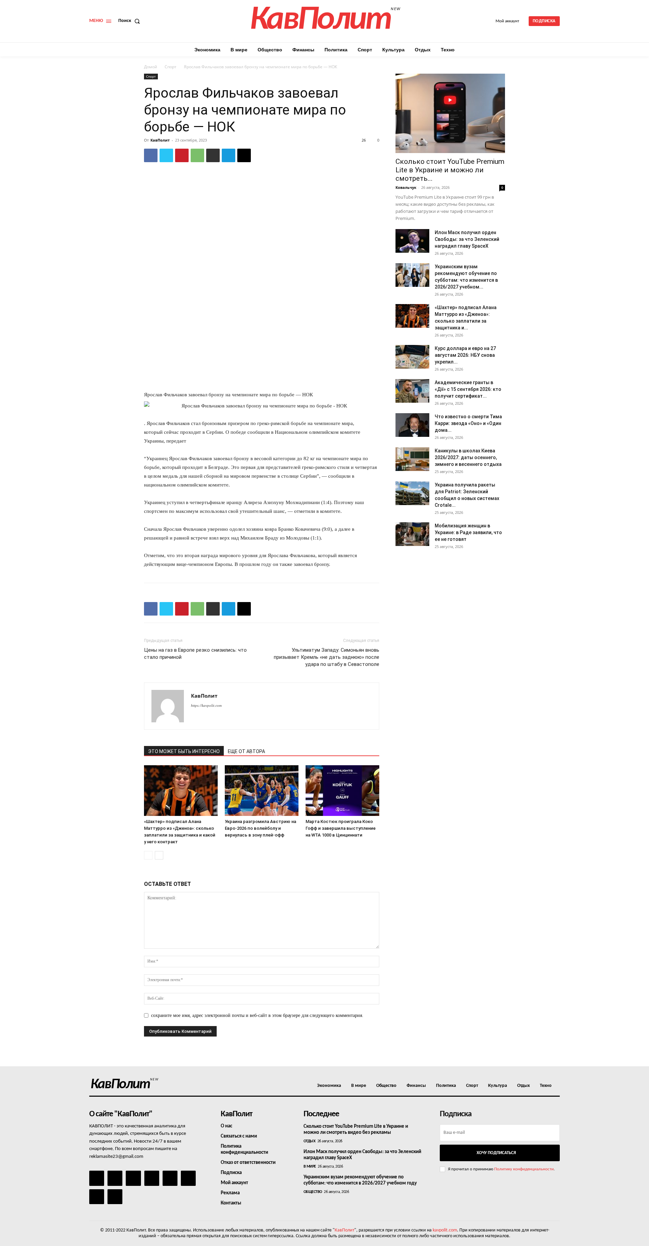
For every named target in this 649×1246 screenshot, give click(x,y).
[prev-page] (148, 855)
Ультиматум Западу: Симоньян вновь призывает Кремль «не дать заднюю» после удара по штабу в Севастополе (326, 657)
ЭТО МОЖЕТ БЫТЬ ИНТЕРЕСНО (184, 751)
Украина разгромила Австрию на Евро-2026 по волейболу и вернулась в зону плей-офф (260, 828)
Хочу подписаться (496, 1153)
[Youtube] (114, 1196)
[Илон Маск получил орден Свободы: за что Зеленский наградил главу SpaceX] (412, 241)
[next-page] (159, 855)
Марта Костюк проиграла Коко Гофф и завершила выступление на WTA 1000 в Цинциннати (341, 828)
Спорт (170, 67)
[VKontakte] (96, 1196)
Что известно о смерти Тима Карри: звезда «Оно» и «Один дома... (468, 423)
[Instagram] (114, 1178)
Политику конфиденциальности (524, 1169)
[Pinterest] (182, 155)
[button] (130, 21)
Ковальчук (405, 187)
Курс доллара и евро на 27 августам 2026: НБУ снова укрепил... (465, 355)
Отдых (310, 1141)
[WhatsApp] (197, 155)
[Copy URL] (244, 155)
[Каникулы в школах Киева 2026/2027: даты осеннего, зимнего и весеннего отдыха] (412, 459)
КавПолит (160, 140)
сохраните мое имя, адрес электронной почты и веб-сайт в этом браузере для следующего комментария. (257, 1015)
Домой (150, 67)
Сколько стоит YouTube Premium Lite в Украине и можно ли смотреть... (449, 169)
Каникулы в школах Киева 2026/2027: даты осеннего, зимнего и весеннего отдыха (468, 457)
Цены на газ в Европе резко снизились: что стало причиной (195, 653)
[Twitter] (166, 155)
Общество (313, 1192)
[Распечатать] (213, 155)
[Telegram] (228, 155)
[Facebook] (151, 155)
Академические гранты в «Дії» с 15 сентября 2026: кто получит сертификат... (468, 389)
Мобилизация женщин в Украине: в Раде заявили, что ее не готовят (468, 532)
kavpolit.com (445, 1230)
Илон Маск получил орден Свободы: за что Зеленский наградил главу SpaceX (467, 239)
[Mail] (133, 1178)
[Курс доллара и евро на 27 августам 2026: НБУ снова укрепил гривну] (412, 357)
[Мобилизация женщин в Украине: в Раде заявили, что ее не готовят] (412, 534)
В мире (310, 1167)
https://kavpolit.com (206, 705)
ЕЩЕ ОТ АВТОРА (246, 751)
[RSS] (151, 1178)
